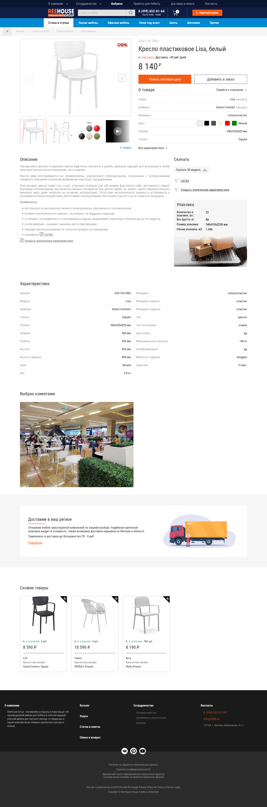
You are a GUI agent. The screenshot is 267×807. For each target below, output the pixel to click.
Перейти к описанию (229, 90)
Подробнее (35, 543)
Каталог (20, 31)
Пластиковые (88, 31)
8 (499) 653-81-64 (151, 12)
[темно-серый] (214, 123)
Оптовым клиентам (146, 712)
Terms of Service (166, 787)
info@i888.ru (211, 719)
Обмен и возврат (90, 737)
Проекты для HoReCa (147, 3)
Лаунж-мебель (88, 23)
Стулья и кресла (65, 31)
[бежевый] (220, 123)
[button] (122, 78)
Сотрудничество (86, 3)
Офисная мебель (118, 23)
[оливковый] (234, 123)
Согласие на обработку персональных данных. (134, 764)
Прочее (214, 23)
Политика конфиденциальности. (133, 769)
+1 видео (125, 147)
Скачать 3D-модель (188, 170)
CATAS (48, 234)
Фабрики (117, 3)
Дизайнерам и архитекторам (151, 717)
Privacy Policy (146, 787)
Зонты (173, 23)
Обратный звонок (208, 12)
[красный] (227, 123)
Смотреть (241, 99)
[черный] (207, 123)
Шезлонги (193, 23)
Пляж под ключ (149, 23)
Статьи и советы (90, 726)
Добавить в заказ (220, 79)
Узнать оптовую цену (165, 79)
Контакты (211, 3)
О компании (55, 3)
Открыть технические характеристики (49, 241)
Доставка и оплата (182, 3)
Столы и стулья (58, 23)
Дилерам (141, 722)
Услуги (84, 716)
